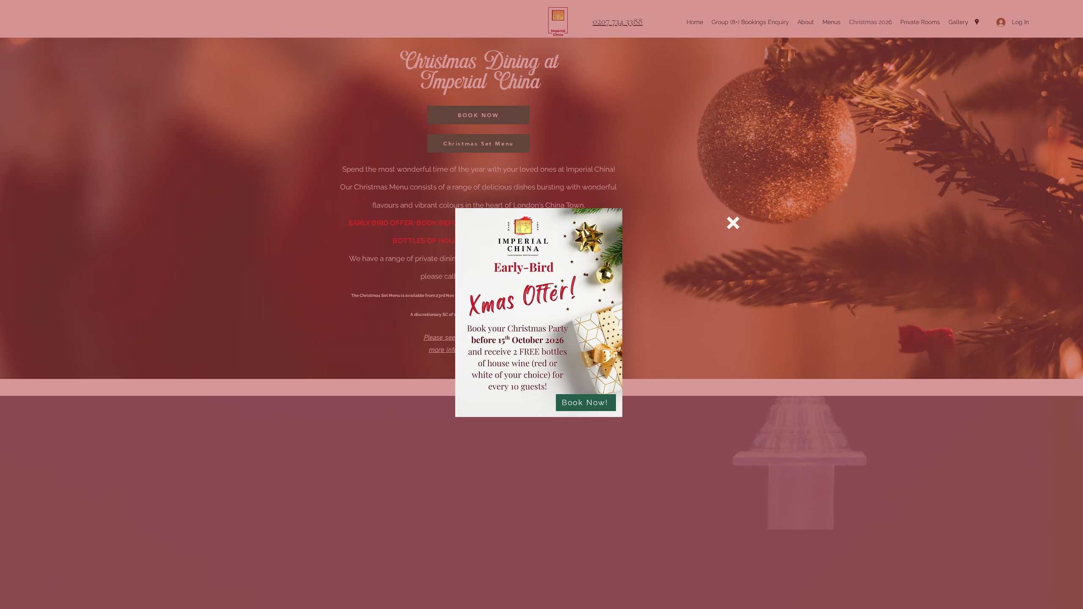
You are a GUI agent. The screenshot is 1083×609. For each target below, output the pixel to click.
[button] (733, 223)
